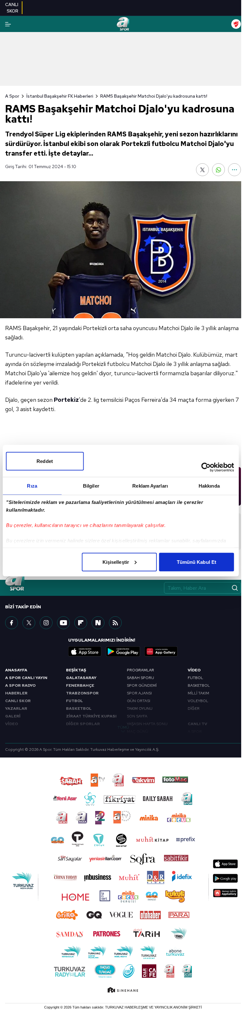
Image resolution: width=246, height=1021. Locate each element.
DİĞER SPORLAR (83, 723)
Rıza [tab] (32, 485)
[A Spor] (123, 24)
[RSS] (115, 622)
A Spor (12, 96)
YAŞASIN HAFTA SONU (147, 723)
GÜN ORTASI (138, 700)
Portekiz (66, 399)
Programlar (140, 670)
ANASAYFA (16, 670)
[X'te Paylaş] (202, 169)
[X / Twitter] (28, 622)
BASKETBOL (79, 708)
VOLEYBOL (198, 700)
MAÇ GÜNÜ (137, 731)
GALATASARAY (81, 677)
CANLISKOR (11, 8)
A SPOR (195, 731)
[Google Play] (123, 651)
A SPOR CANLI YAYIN (26, 677)
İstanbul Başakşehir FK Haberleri (59, 96)
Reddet (45, 461)
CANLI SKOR (18, 700)
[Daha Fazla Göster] (234, 169)
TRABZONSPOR (82, 693)
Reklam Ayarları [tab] (150, 485)
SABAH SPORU (140, 677)
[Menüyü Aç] (8, 24)
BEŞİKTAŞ (76, 670)
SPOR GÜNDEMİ (142, 685)
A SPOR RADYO (20, 685)
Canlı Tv (197, 723)
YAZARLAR (16, 708)
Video (194, 670)
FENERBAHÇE (80, 685)
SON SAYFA (137, 716)
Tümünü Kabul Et (197, 561)
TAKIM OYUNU (139, 708)
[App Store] (85, 651)
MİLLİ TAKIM (198, 693)
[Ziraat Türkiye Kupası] (236, 24)
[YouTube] (63, 622)
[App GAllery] (161, 651)
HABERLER (16, 693)
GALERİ (12, 716)
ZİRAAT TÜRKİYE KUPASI (91, 716)
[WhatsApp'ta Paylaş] (218, 169)
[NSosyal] (98, 622)
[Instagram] (46, 622)
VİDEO (11, 723)
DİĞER (194, 708)
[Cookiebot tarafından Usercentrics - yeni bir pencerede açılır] (206, 467)
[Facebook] (11, 622)
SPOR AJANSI (139, 693)
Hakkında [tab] (209, 485)
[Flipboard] (80, 622)
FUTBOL (74, 700)
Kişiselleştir (115, 561)
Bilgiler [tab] (91, 485)
